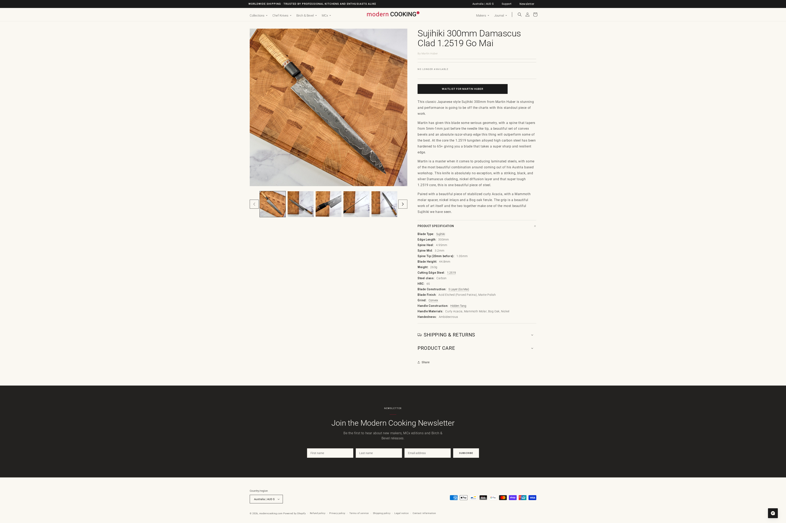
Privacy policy (337, 513)
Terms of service (359, 513)
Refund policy (317, 513)
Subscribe (466, 453)
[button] (258, 15)
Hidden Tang (458, 305)
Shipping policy (382, 513)
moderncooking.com (271, 513)
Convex (433, 300)
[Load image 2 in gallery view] (300, 204)
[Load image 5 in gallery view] (384, 204)
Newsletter (526, 4)
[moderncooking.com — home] (393, 14)
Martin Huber (429, 53)
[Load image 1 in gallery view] (273, 204)
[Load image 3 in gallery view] (328, 204)
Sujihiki (440, 234)
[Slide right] (402, 204)
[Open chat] (773, 513)
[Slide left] (254, 204)
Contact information (424, 513)
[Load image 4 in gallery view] (356, 204)
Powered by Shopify (294, 513)
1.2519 (451, 272)
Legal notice (401, 513)
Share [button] (426, 362)
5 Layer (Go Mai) (458, 289)
